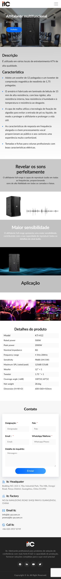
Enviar (30, 471)
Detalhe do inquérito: (15, 449)
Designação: (11, 423)
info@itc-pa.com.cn (11, 515)
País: (35, 423)
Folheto (14, 30)
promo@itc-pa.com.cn (12, 518)
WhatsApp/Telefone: (42, 436)
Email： (9, 436)
